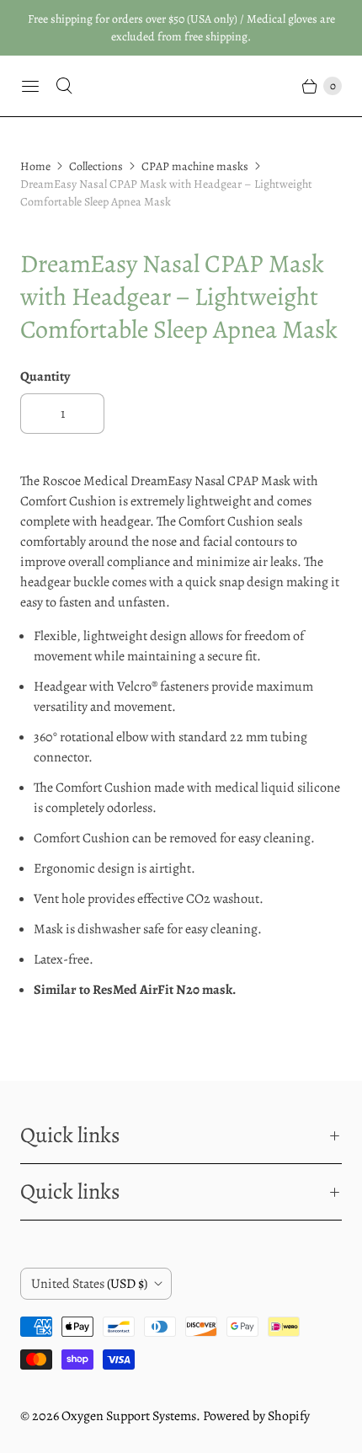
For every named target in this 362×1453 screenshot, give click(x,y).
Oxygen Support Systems (128, 1416)
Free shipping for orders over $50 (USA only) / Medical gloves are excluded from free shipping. (181, 28)
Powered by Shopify (256, 1416)
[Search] (64, 86)
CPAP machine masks (194, 166)
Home (35, 166)
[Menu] (30, 86)
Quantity (45, 376)
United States (89, 1283)
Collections (96, 166)
